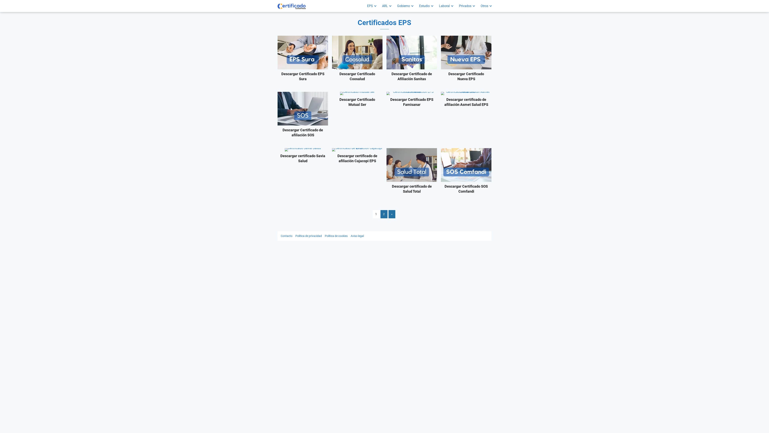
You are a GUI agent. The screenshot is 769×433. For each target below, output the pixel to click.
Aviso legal (357, 236)
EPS (370, 6)
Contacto (286, 236)
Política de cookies (336, 236)
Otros (484, 6)
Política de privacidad (308, 236)
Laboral (444, 6)
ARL (385, 6)
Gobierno (403, 6)
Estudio (424, 6)
